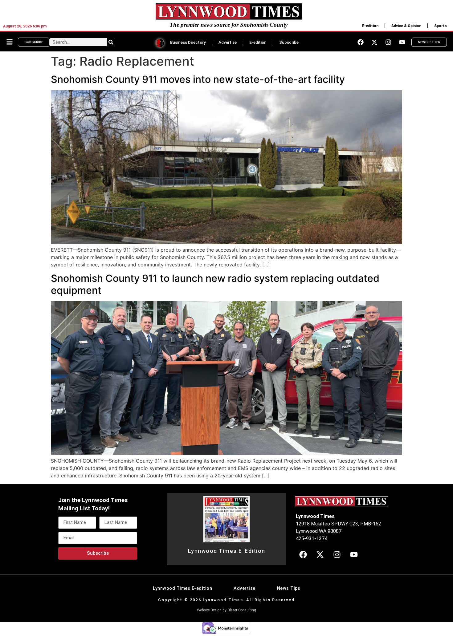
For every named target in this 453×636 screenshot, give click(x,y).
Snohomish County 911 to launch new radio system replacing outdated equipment (215, 284)
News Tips (288, 588)
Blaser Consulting (241, 610)
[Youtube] (402, 42)
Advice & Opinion (406, 26)
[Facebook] (360, 42)
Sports (440, 26)
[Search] (111, 42)
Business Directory (188, 42)
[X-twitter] (374, 42)
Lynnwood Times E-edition (182, 588)
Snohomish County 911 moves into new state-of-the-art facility (198, 79)
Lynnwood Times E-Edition (226, 551)
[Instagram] (388, 42)
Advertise (227, 42)
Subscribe (289, 42)
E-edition (370, 26)
